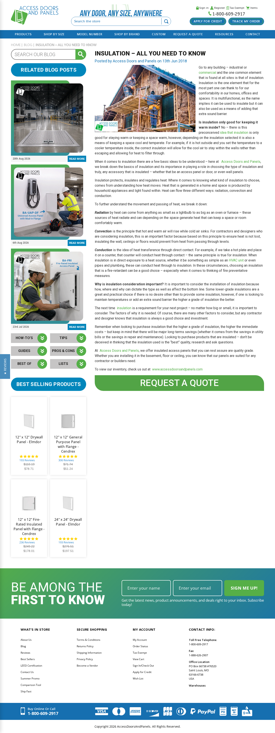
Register (219, 8)
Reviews (25, 653)
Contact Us (27, 672)
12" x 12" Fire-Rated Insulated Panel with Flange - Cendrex (29, 526)
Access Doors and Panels (240, 162)
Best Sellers (28, 659)
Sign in (204, 8)
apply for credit (208, 21)
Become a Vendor (87, 665)
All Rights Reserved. (166, 726)
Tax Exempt (237, 8)
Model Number (89, 34)
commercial (207, 73)
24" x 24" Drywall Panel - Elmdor (68, 522)
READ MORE (77, 158)
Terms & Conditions (88, 640)
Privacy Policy (85, 659)
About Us (26, 640)
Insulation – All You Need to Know (150, 53)
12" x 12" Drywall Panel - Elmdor (29, 439)
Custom (158, 34)
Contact (253, 34)
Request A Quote (188, 34)
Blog (23, 646)
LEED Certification (31, 665)
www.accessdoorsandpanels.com (177, 369)
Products (23, 34)
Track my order (246, 21)
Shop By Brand (127, 34)
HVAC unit (236, 260)
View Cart (138, 659)
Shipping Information (89, 653)
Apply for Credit (142, 672)
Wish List (138, 678)
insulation (124, 308)
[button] (5, 366)
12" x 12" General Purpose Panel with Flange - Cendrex (68, 444)
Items (254, 8)
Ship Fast (26, 691)
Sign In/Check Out (143, 665)
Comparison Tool (31, 685)
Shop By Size (54, 34)
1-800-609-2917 (228, 14)
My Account (140, 640)
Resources (224, 34)
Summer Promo (30, 678)
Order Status (140, 646)
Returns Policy (85, 646)
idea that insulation (234, 133)
